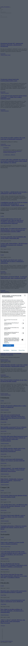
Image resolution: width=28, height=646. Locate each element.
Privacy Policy (22, 350)
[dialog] (14, 323)
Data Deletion (6, 350)
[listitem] (14, 320)
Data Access (14, 350)
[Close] (25, 296)
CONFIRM (8, 345)
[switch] (23, 323)
